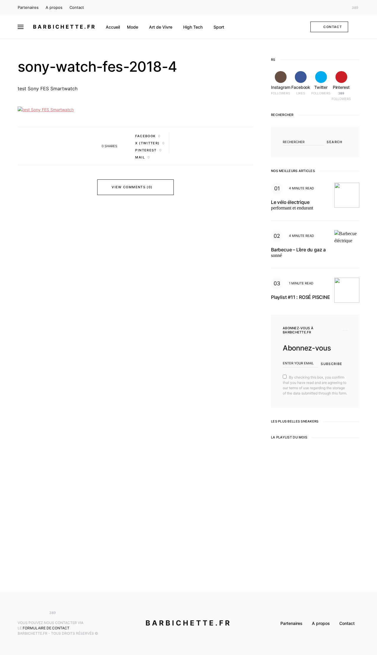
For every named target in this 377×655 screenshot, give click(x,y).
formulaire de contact (46, 628)
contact (332, 27)
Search (334, 142)
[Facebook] (331, 7)
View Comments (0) (132, 187)
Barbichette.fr (64, 27)
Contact (77, 7)
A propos (54, 7)
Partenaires (28, 7)
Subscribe (331, 364)
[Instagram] (322, 7)
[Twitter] (340, 7)
